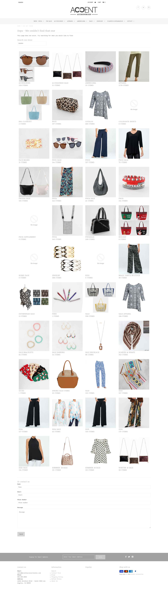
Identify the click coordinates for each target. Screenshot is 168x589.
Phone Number (22, 499)
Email (19, 492)
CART (101, 2)
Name (19, 484)
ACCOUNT (91, 2)
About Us (54, 581)
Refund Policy (56, 579)
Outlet (129, 21)
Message (20, 507)
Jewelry (100, 21)
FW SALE (49, 21)
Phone (19, 575)
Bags (91, 21)
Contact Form (56, 573)
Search (53, 571)
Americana (81, 21)
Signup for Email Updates (38, 557)
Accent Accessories (137, 574)
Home (19, 26)
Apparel (70, 21)
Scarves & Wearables (115, 21)
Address (20, 579)
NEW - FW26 (38, 21)
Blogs (53, 575)
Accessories (58, 21)
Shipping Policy (57, 577)
